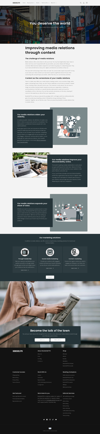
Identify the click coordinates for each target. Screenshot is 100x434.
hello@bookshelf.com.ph (53, 400)
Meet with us (58, 339)
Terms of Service (16, 382)
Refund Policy (16, 377)
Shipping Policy (16, 375)
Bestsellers (65, 361)
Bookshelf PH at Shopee (68, 363)
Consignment (41, 384)
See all (50, 277)
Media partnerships (67, 387)
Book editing (65, 403)
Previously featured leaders (19, 398)
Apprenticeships (41, 380)
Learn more (49, 268)
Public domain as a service (69, 375)
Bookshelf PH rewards (68, 382)
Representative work (17, 401)
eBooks (64, 356)
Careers (39, 375)
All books (65, 354)
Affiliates (65, 384)
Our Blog (40, 358)
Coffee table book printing (68, 410)
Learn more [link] (24, 270)
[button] (31, 2)
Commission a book (67, 398)
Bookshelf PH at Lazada (68, 365)
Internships (40, 377)
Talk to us (42, 339)
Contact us (40, 361)
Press (39, 356)
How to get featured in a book (19, 396)
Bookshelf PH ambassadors (69, 380)
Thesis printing (66, 415)
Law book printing (67, 413)
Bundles (64, 358)
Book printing (66, 405)
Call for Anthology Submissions (45, 382)
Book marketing (66, 408)
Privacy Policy (16, 380)
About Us (40, 354)
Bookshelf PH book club (68, 377)
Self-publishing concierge (68, 396)
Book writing (66, 401)
